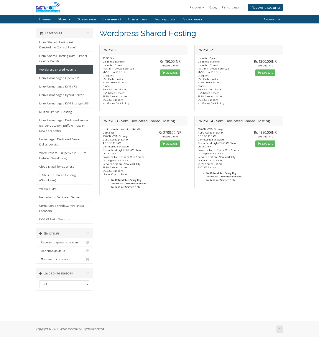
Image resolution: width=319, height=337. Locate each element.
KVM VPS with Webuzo (54, 219)
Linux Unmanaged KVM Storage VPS (64, 103)
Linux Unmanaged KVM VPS (58, 86)
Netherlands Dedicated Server (59, 197)
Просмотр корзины (266, 7)
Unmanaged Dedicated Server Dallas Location (60, 141)
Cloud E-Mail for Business (56, 166)
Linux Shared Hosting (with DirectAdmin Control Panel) (57, 44)
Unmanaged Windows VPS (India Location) (61, 208)
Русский (195, 7)
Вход (213, 7)
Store (63, 19)
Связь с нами (191, 19)
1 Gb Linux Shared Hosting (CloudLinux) (57, 177)
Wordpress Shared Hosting (57, 69)
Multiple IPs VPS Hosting (55, 112)
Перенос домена (52, 251)
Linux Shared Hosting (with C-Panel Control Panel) (63, 58)
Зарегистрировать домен (58, 242)
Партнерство (164, 19)
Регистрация (231, 7)
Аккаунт (270, 19)
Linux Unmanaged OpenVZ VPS (60, 78)
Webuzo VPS (48, 189)
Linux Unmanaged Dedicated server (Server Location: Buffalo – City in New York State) (63, 125)
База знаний (112, 19)
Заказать (172, 72)
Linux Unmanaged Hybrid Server (61, 95)
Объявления (86, 19)
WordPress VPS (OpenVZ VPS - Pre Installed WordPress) (62, 155)
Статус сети (137, 19)
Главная (45, 19)
